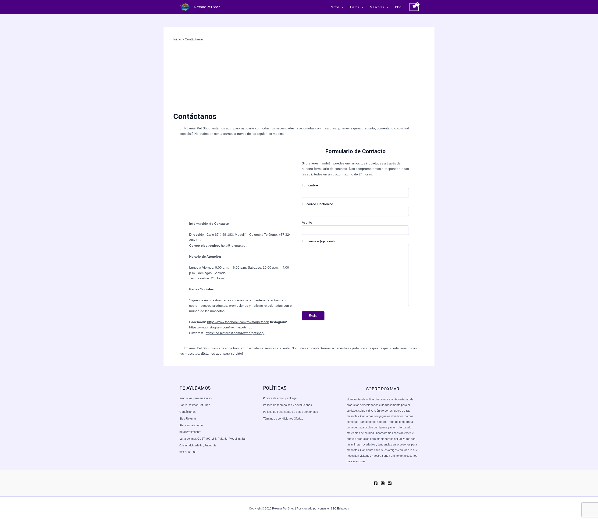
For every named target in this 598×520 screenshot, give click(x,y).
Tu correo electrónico (317, 204)
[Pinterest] (390, 483)
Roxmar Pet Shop (207, 7)
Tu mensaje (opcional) (318, 241)
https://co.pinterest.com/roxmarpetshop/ (235, 333)
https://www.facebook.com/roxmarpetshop (238, 322)
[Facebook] (376, 483)
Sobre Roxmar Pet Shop (194, 405)
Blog (398, 7)
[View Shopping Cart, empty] (414, 7)
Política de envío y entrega (280, 398)
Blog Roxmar (187, 418)
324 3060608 (187, 452)
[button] (341, 7)
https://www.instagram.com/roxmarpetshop (220, 327)
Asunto (307, 222)
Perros (334, 7)
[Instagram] (383, 483)
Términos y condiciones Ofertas (283, 418)
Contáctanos (187, 411)
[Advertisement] (299, 77)
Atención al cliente (191, 425)
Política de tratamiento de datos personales (290, 411)
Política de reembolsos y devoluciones (287, 405)
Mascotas (377, 7)
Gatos (354, 7)
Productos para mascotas (195, 398)
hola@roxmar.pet (233, 245)
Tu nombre (310, 185)
